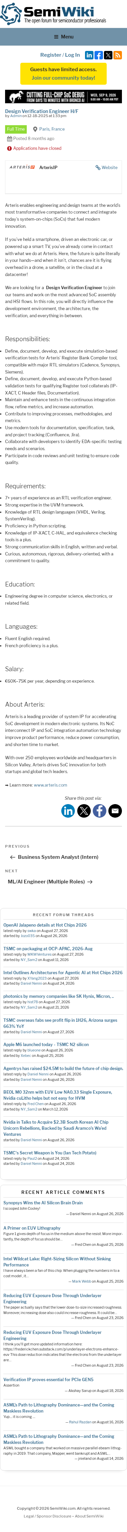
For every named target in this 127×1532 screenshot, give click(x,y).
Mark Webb (81, 1281)
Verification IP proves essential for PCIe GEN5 (48, 1379)
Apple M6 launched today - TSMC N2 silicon (46, 1044)
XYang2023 (37, 978)
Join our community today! (63, 78)
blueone (34, 1050)
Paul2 (32, 1158)
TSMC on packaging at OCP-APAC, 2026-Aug (47, 948)
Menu (67, 36)
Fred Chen (35, 1104)
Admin (16, 115)
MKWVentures (39, 954)
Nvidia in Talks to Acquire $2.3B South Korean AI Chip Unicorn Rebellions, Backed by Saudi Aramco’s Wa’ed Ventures (55, 1128)
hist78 (32, 1002)
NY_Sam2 (29, 960)
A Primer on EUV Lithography (32, 1228)
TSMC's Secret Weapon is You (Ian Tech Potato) (50, 1152)
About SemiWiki (89, 1516)
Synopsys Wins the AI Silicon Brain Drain (43, 1202)
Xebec (26, 1056)
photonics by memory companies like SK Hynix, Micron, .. (58, 996)
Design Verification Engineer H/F (42, 111)
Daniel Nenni (31, 983)
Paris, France (52, 129)
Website (110, 167)
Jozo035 (28, 936)
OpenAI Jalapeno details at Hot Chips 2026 (45, 925)
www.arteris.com (50, 785)
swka (31, 931)
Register (50, 55)
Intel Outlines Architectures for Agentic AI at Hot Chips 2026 (63, 972)
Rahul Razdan (80, 1422)
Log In (72, 55)
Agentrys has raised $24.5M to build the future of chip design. (63, 1068)
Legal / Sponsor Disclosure (48, 1516)
